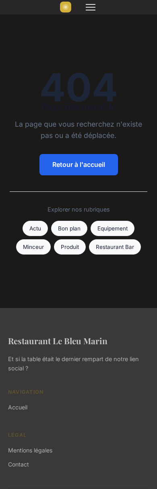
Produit (70, 247)
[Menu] (91, 7)
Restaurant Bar (115, 247)
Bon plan (69, 228)
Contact (18, 464)
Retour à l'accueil (78, 164)
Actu (35, 228)
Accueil (17, 407)
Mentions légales (30, 450)
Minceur (33, 247)
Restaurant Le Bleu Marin (57, 340)
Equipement (112, 228)
